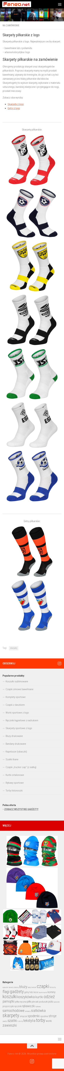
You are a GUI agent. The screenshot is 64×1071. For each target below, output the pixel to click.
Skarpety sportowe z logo (19, 728)
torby (40, 1020)
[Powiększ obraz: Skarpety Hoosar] (32, 160)
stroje (52, 1016)
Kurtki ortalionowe (15, 775)
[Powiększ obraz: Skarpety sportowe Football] (32, 319)
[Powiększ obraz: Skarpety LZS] (32, 266)
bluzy (23, 987)
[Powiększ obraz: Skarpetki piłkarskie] (32, 373)
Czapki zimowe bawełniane (19, 689)
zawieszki (10, 1025)
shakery (28, 1011)
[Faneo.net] (59, 663)
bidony (16, 987)
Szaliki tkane (12, 759)
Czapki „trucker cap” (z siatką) (21, 767)
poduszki (43, 1001)
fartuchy (53, 987)
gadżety (17, 991)
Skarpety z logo (16, 104)
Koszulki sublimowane (17, 681)
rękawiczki (28, 1006)
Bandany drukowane (16, 743)
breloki (33, 987)
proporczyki (8, 1006)
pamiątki (9, 1001)
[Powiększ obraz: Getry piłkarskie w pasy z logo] (32, 605)
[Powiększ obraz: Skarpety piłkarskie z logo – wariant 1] (32, 425)
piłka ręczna (20, 1001)
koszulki (10, 996)
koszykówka (26, 997)
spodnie (44, 1016)
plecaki (35, 1001)
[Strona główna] (32, 14)
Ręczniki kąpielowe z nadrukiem (22, 720)
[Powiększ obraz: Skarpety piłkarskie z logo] (32, 213)
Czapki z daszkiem (15, 704)
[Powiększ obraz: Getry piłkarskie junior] (32, 551)
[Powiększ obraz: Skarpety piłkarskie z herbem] (32, 476)
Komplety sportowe (16, 697)
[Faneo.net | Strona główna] (21, 4)
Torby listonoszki (14, 790)
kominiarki (43, 992)
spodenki (34, 1016)
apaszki (5, 987)
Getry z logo (14, 108)
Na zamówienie (11, 25)
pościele (57, 1002)
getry (26, 992)
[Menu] (59, 4)
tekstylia (29, 1020)
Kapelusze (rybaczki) (16, 751)
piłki (29, 1001)
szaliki (12, 1020)
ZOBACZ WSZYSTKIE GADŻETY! (21, 809)
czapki (43, 986)
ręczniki (18, 1006)
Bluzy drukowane (14, 736)
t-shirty (20, 1021)
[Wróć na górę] (32, 1045)
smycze (23, 1016)
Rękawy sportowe (15, 782)
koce (36, 992)
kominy (51, 992)
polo (50, 1001)
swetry (5, 1021)
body (29, 987)
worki (49, 1021)
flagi (6, 991)
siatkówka (38, 1010)
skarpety (13, 648)
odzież (49, 996)
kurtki (39, 997)
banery (11, 987)
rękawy (38, 1006)
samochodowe (13, 1010)
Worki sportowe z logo (17, 712)
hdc (31, 992)
